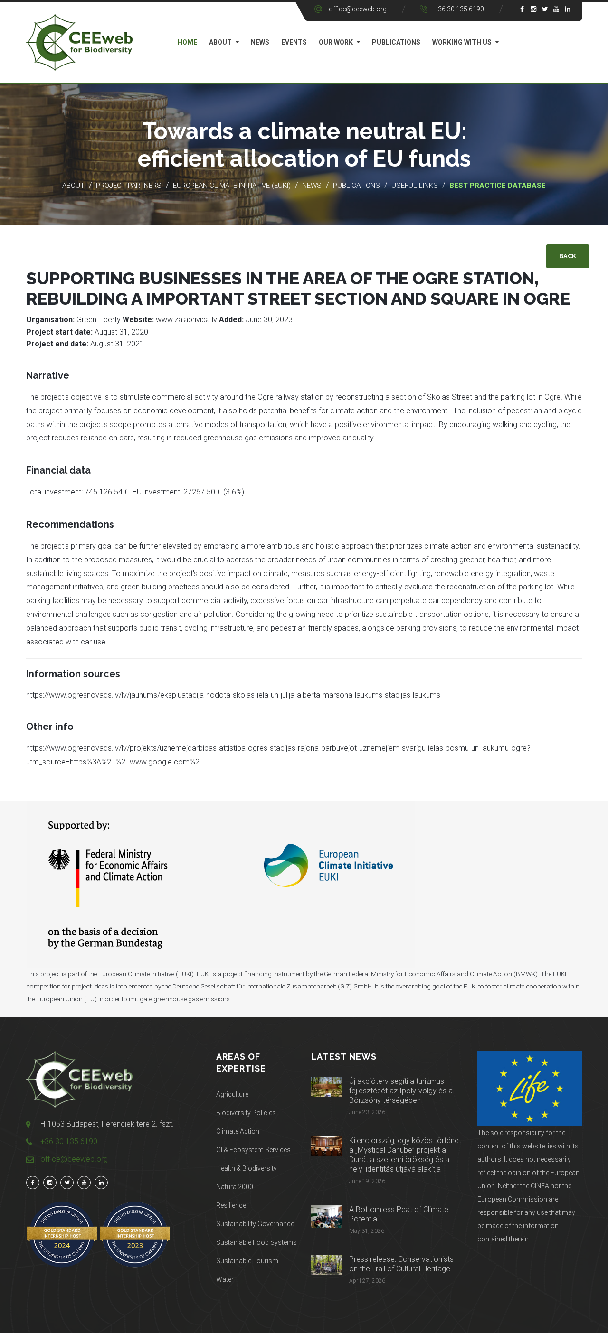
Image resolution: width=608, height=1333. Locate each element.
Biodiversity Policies (246, 1113)
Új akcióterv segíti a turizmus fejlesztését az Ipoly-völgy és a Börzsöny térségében (401, 1091)
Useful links (415, 185)
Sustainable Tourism (247, 1261)
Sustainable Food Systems (256, 1242)
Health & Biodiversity (246, 1168)
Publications (396, 42)
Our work (336, 42)
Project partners (129, 185)
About (220, 42)
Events (294, 42)
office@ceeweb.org (358, 9)
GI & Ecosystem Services (253, 1150)
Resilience (231, 1205)
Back (567, 256)
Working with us (462, 42)
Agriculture (232, 1094)
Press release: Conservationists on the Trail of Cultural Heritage (401, 1264)
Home (187, 42)
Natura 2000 (234, 1187)
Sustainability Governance (255, 1224)
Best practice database (497, 185)
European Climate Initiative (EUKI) (232, 185)
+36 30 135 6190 (459, 9)
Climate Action (237, 1131)
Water (225, 1279)
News (260, 42)
